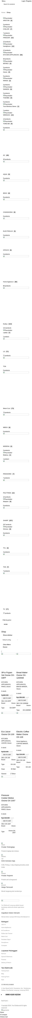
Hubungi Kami (5, 976)
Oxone (5, 647)
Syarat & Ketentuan (6, 956)
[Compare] (3, 792)
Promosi (3, 959)
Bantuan (3, 953)
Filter (5, 624)
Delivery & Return (6, 962)
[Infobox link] (10, 847)
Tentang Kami (5, 970)
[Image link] (10, 901)
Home (3, 12)
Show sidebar (7, 635)
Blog (2, 973)
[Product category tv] (16, 315)
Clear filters (7, 644)
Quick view (8, 792)
